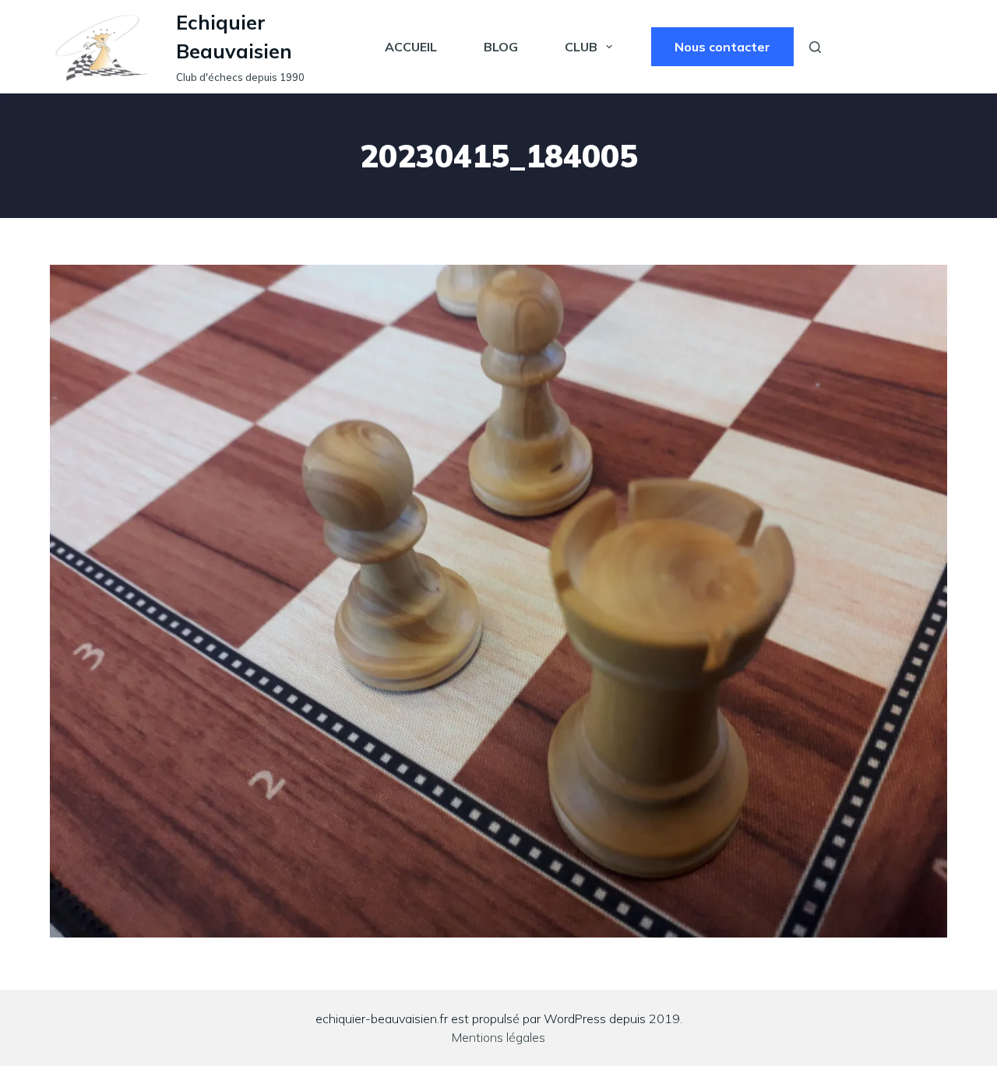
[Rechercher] (815, 47)
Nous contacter (722, 47)
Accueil (411, 47)
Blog (501, 47)
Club (581, 47)
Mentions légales (498, 1037)
